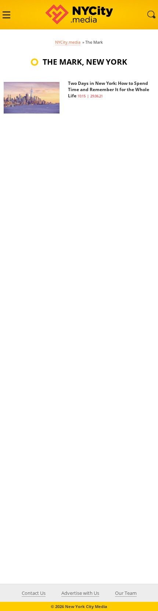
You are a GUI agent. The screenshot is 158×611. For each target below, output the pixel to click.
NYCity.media (67, 42)
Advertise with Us (80, 593)
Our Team (126, 593)
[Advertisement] (59, 224)
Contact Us (34, 593)
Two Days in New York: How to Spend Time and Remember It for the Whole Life (108, 89)
